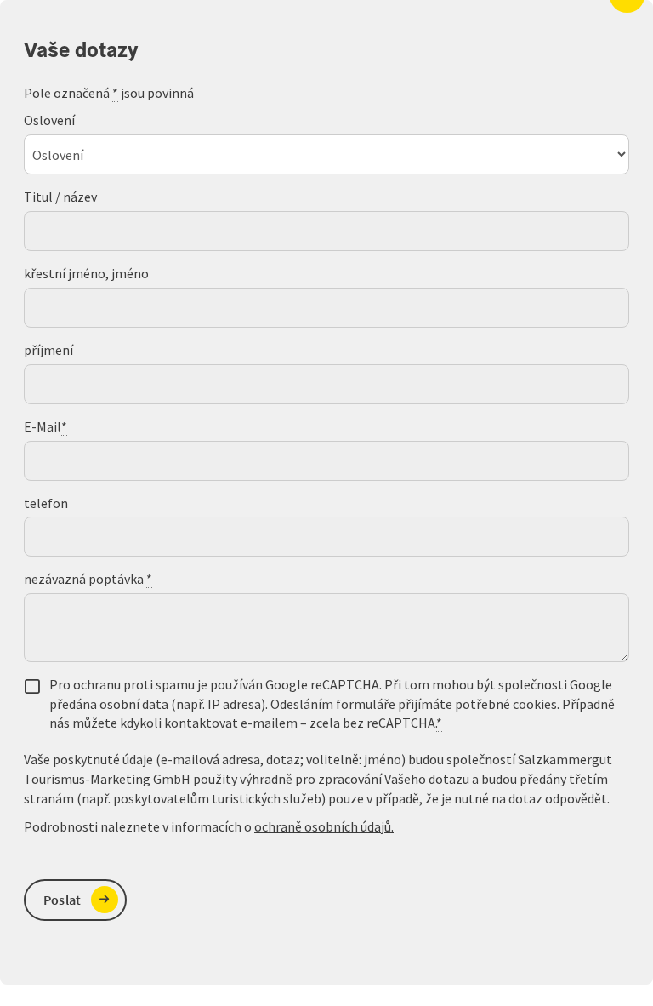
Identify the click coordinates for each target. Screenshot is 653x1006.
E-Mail (45, 426)
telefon (46, 503)
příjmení (48, 349)
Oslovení (49, 120)
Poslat (62, 899)
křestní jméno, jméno (86, 273)
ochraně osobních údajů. (324, 826)
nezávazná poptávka (88, 578)
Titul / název (60, 196)
